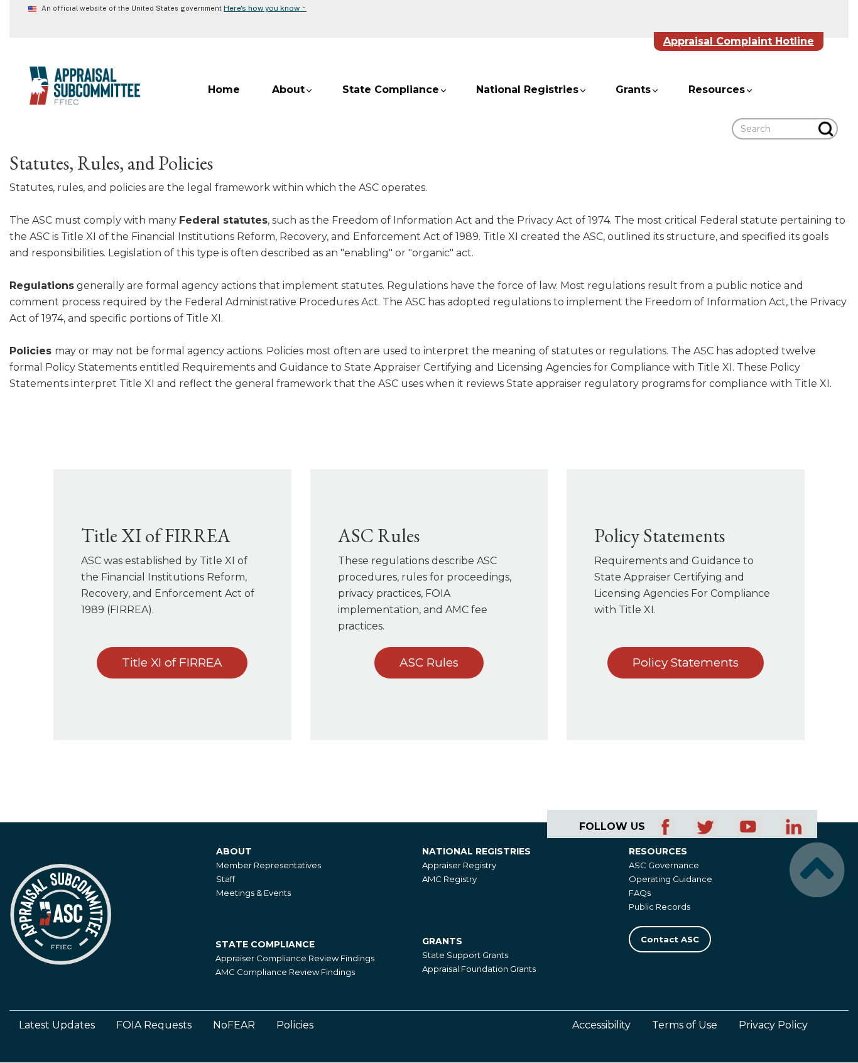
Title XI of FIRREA (172, 662)
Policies (294, 1025)
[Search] (827, 128)
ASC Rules (429, 662)
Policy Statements (686, 662)
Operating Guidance (670, 879)
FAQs (640, 893)
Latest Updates (57, 1025)
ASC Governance (664, 865)
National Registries (527, 89)
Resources (716, 89)
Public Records (659, 907)
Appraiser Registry (459, 865)
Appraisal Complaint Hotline (738, 41)
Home (224, 89)
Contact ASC (670, 939)
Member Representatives (268, 865)
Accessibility (601, 1025)
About (288, 89)
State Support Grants (465, 955)
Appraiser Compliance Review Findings (294, 958)
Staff (225, 879)
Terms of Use (684, 1025)
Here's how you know (265, 8)
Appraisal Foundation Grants (479, 969)
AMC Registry (449, 879)
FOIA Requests (154, 1025)
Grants (633, 89)
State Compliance (390, 89)
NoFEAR (234, 1025)
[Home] (75, 86)
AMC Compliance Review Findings (285, 972)
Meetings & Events (253, 893)
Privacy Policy (773, 1025)
